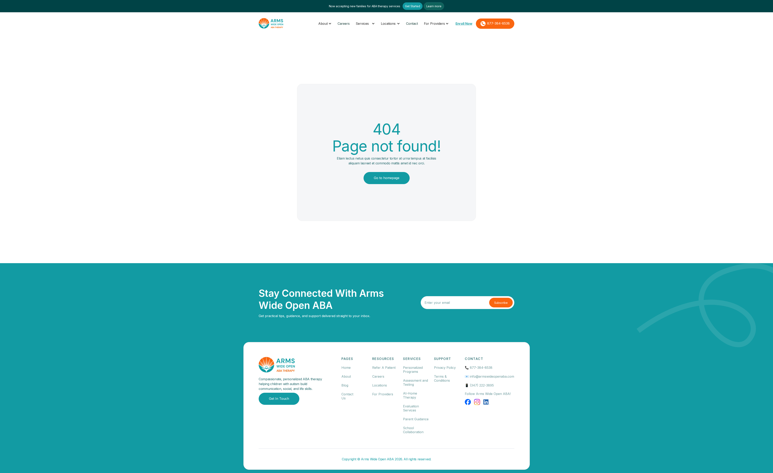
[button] (325, 24)
